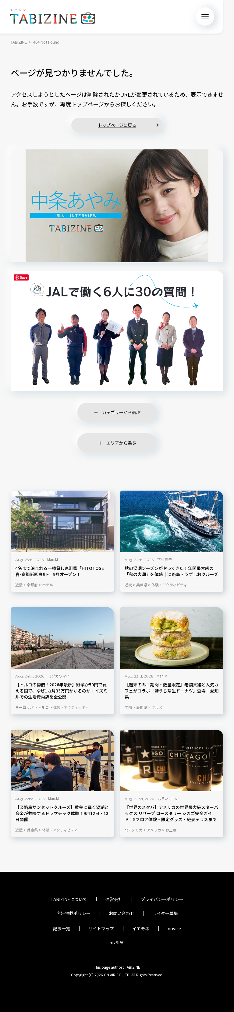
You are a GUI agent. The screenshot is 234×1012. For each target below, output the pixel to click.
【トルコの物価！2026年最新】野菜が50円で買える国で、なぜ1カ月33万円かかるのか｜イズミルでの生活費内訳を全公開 (61, 691)
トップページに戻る (117, 125)
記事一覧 (61, 928)
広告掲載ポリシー (73, 913)
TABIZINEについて (69, 899)
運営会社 (113, 899)
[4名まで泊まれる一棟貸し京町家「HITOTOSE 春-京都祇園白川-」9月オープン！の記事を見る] (62, 521)
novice (174, 928)
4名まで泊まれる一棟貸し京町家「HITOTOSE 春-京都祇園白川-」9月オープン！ (59, 572)
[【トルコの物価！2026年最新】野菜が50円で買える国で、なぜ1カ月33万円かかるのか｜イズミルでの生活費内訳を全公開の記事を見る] (62, 638)
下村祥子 (164, 559)
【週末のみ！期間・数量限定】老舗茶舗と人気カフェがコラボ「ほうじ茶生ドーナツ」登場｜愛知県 (171, 691)
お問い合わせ (121, 913)
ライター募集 (165, 913)
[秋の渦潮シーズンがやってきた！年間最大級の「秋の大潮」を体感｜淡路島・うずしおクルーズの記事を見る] (171, 521)
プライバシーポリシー (162, 899)
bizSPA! (117, 942)
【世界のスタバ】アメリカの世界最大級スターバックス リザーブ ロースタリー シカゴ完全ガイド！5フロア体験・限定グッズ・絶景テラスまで (171, 813)
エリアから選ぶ (121, 443)
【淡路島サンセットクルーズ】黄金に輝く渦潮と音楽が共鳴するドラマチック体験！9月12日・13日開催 (62, 813)
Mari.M (52, 559)
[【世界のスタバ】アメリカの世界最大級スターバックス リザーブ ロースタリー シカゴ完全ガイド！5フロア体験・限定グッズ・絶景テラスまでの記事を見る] (171, 760)
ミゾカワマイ (59, 675)
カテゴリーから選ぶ (121, 412)
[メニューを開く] (205, 16)
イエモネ (140, 928)
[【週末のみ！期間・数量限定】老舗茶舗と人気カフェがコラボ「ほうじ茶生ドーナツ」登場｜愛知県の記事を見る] (171, 638)
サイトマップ (101, 928)
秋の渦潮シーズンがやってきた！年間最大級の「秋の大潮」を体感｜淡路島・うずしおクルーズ (171, 572)
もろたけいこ (168, 798)
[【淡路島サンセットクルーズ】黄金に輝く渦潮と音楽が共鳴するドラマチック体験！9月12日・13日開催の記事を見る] (62, 760)
